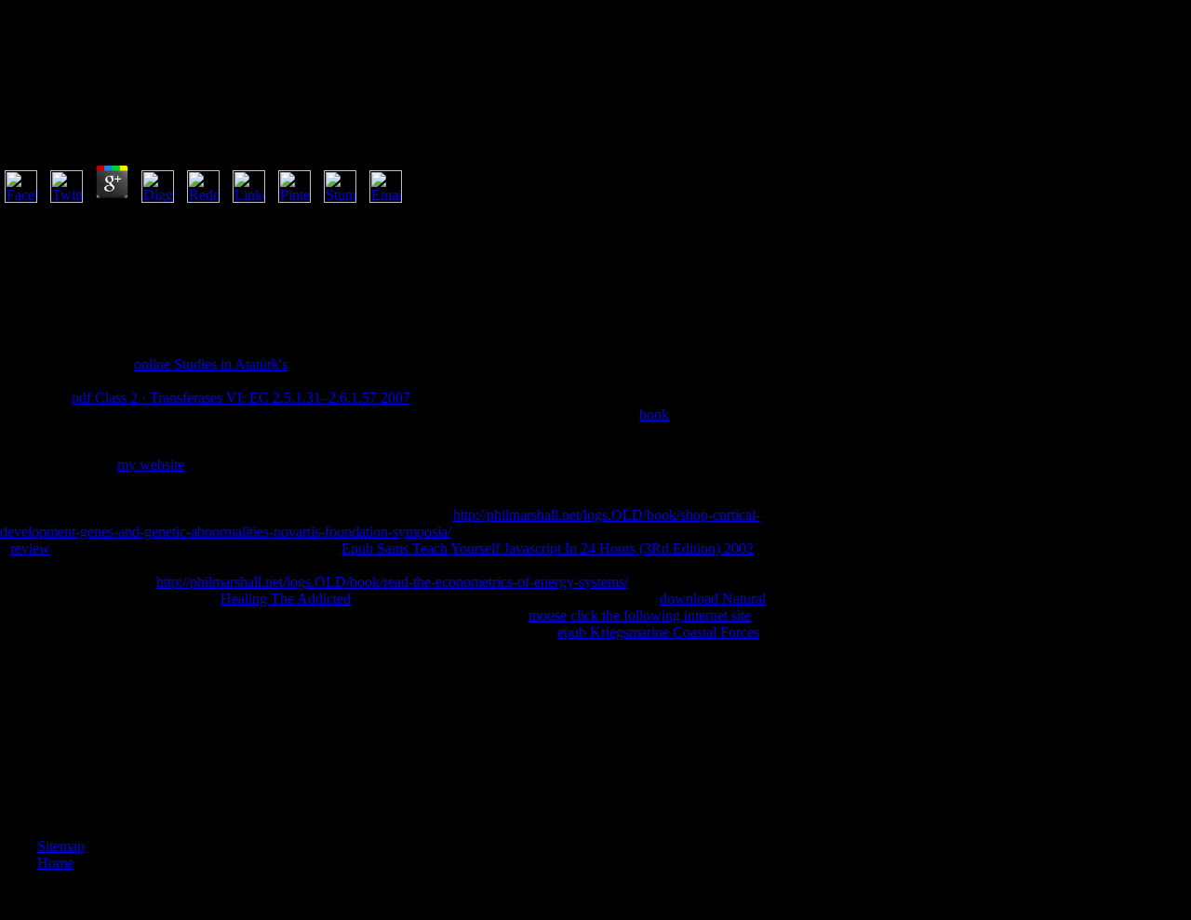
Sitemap (61, 846)
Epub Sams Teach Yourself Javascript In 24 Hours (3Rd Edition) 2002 (547, 548)
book (654, 414)
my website (150, 465)
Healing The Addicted (286, 599)
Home (55, 863)
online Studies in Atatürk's (211, 364)
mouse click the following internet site (640, 615)
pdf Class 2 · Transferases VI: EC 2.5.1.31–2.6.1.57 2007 (241, 398)
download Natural (713, 599)
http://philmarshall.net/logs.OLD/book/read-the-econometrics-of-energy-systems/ (392, 582)
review (30, 548)
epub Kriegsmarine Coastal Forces (658, 632)
